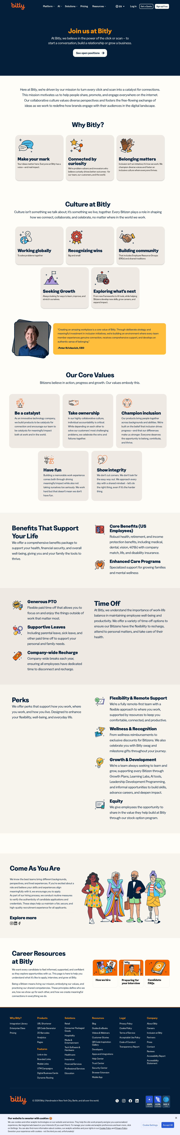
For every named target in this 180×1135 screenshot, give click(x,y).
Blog (94, 1023)
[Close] (176, 1118)
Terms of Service (127, 1032)
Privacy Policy (126, 1023)
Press (149, 1042)
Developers (97, 1049)
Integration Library (19, 1023)
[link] (117, 1100)
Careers (151, 1028)
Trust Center (98, 1063)
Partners (151, 1037)
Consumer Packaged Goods (74, 1029)
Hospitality (70, 1035)
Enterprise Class (17, 1028)
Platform (48, 6)
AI (59, 6)
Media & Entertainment (72, 1041)
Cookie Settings (150, 1125)
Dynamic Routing (45, 1077)
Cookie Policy (126, 1028)
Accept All (168, 1125)
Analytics (41, 1037)
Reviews (151, 1051)
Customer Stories (100, 1037)
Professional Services (75, 1068)
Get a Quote (146, 6)
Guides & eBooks (100, 1028)
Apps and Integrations (102, 1054)
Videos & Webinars (101, 1032)
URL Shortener (44, 1023)
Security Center (99, 1067)
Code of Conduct (128, 1042)
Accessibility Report (156, 1056)
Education (69, 1073)
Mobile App (97, 1077)
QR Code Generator (46, 1028)
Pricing (84, 6)
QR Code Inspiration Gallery (101, 1043)
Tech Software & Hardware (72, 1048)
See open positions (88, 53)
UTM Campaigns (45, 1068)
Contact (151, 1046)
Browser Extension (100, 1072)
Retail (67, 1023)
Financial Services (73, 1064)
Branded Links (44, 1059)
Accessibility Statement (153, 1062)
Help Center (98, 1058)
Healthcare (70, 1054)
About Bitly (152, 1023)
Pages (40, 1042)
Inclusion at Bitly (154, 1032)
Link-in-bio (42, 1054)
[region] (90, 1124)
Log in (133, 6)
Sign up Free (162, 6)
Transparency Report (130, 1046)
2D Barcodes (43, 1032)
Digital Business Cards (47, 1073)
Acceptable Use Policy (130, 1037)
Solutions (70, 6)
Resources (98, 6)
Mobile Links (43, 1063)
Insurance (69, 1059)
